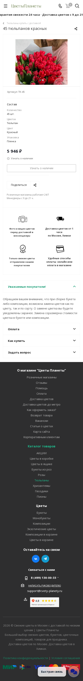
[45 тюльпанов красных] (41, 65)
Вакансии (41, 421)
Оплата (41, 393)
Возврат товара (41, 415)
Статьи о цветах (41, 426)
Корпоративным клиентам (41, 437)
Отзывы (41, 383)
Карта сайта (41, 431)
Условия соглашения (65, 658)
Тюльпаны (41, 480)
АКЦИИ (41, 453)
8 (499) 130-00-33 (43, 578)
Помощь (42, 388)
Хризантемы (41, 486)
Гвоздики (41, 491)
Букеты (41, 513)
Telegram (45, 559)
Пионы (41, 496)
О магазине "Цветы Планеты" (41, 370)
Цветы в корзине (41, 540)
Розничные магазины (42, 377)
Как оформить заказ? (41, 410)
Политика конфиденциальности (25, 658)
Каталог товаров (41, 446)
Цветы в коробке (41, 458)
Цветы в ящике (41, 464)
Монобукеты (41, 518)
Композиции (41, 523)
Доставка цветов (41, 399)
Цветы (41, 506)
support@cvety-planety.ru (44, 591)
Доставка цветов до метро (41, 404)
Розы (41, 475)
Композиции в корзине (41, 534)
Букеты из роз (41, 469)
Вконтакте (36, 559)
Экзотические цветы (41, 529)
